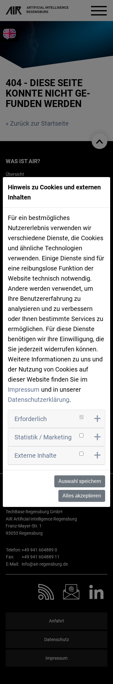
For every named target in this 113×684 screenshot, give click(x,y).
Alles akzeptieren (81, 495)
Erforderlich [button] (30, 419)
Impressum (24, 389)
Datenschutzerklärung (38, 399)
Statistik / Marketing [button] (43, 437)
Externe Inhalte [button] (35, 455)
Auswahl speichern (79, 481)
